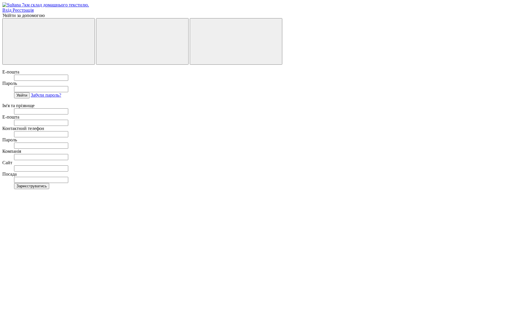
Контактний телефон (23, 128)
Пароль (9, 83)
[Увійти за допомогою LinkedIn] (236, 41)
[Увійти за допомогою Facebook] (48, 41)
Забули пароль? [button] (46, 95)
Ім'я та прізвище (18, 105)
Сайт (7, 162)
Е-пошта (10, 71)
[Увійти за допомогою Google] (142, 41)
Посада (9, 174)
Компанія (11, 151)
